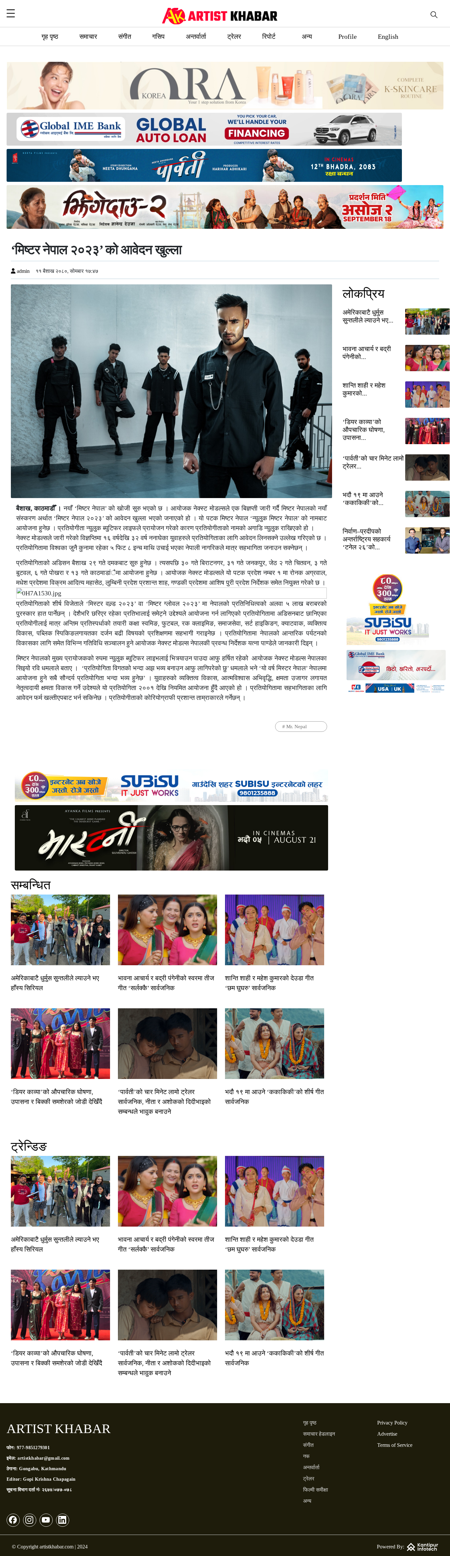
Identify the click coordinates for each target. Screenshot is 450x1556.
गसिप (158, 36)
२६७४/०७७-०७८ (57, 1489)
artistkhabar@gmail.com (43, 1458)
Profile (347, 36)
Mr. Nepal (296, 726)
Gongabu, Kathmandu (42, 1468)
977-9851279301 (33, 1447)
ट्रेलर (234, 36)
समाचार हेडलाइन (319, 1434)
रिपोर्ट (268, 36)
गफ (306, 1456)
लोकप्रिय (363, 293)
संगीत (124, 36)
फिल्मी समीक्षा (315, 1490)
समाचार (88, 36)
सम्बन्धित (30, 885)
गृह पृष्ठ (50, 36)
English (388, 36)
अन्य (307, 36)
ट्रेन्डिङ (29, 1146)
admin (22, 271)
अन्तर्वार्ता (196, 36)
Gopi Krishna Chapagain (49, 1479)
